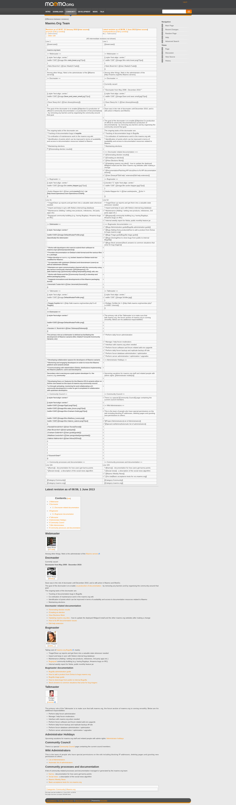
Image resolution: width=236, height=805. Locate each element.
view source (84, 29)
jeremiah (49, 32)
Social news (53, 777)
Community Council (67, 746)
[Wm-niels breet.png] (51, 545)
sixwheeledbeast (109, 32)
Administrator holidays (115, 738)
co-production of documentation (88, 586)
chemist (51, 702)
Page (167, 49)
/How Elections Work (57, 615)
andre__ (51, 646)
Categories (51, 789)
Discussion (169, 53)
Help (167, 37)
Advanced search (172, 41)
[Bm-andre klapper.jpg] (51, 642)
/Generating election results (59, 610)
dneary (51, 579)
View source (170, 57)
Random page (171, 33)
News (95, 12)
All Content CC (52, 801)
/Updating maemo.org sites (59, 618)
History (168, 61)
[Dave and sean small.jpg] (51, 574)
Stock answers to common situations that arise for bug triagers (73, 683)
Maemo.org (70, 789)
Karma (51, 774)
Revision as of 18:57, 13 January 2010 (61, 29)
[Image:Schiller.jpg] (52, 696)
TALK (102, 12)
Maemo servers (92, 554)
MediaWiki (103, 801)
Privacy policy (69, 801)
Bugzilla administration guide (60, 672)
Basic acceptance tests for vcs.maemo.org (65, 782)
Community (71, 12)
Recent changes (171, 29)
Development (84, 12)
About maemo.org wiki (82, 801)
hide (68, 498)
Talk (55, 32)
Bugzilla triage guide (56, 677)
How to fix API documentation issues (63, 621)
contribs (61, 32)
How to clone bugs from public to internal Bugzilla (68, 680)
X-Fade (51, 549)
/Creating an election (57, 612)
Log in (185, 2)
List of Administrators (57, 760)
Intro (47, 12)
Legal (61, 801)
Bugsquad (53, 661)
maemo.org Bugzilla (64, 650)
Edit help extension (56, 623)
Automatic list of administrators (61, 762)
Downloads (58, 12)
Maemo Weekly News (57, 779)
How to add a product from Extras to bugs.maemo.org (70, 674)
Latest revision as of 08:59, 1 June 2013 (119, 29)
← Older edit (51, 36)
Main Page (169, 26)
